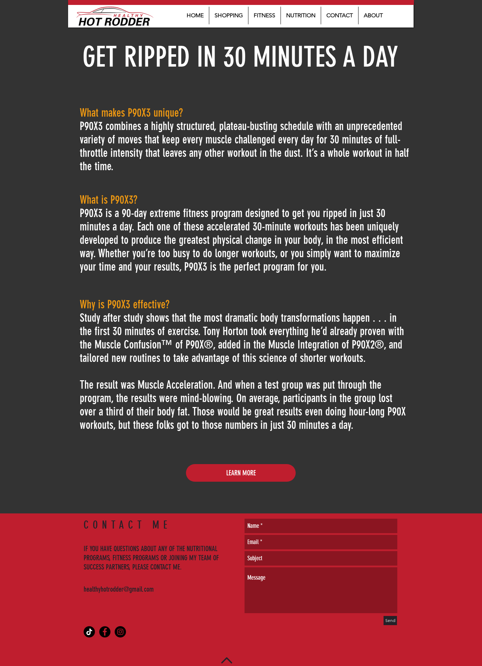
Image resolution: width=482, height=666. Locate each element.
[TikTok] (89, 631)
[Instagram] (120, 631)
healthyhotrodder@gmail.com (119, 589)
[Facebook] (104, 631)
